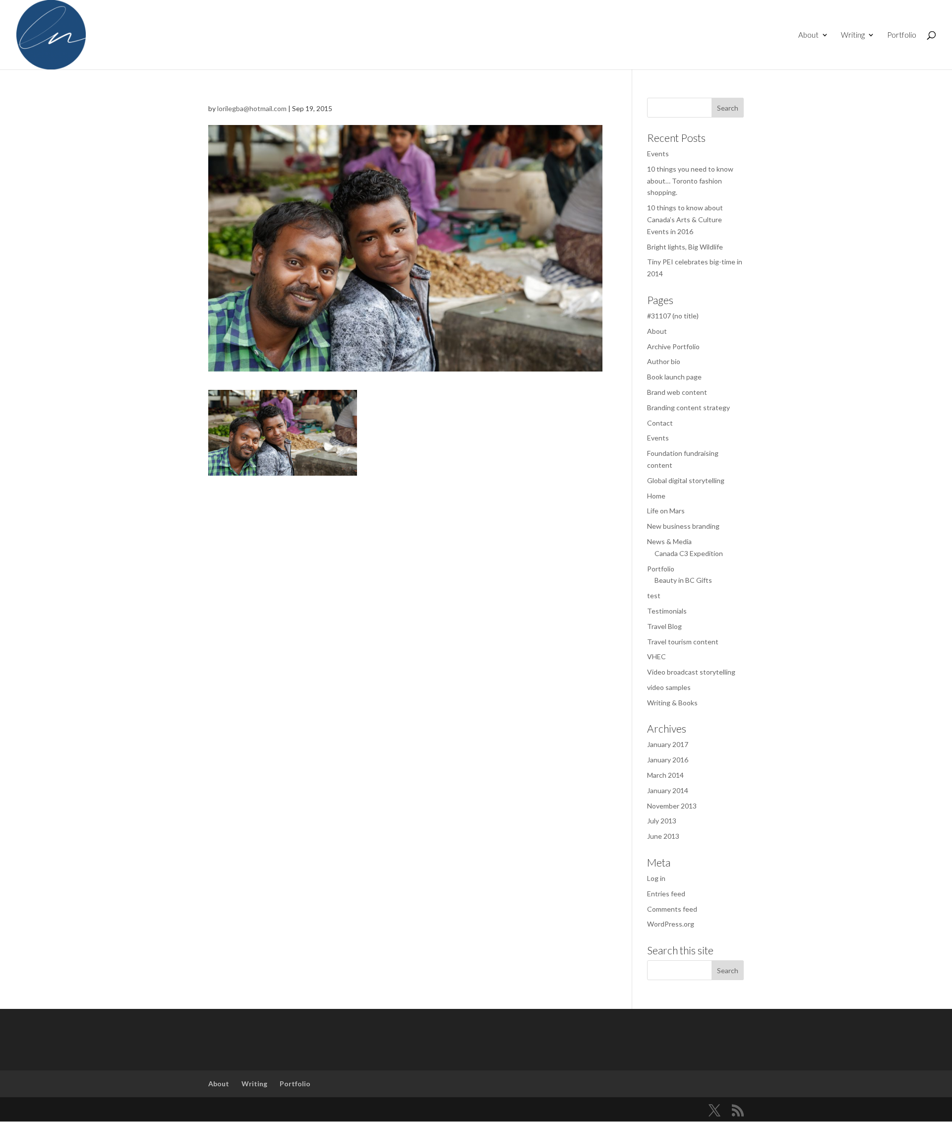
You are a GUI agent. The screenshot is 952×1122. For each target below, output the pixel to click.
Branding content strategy (688, 407)
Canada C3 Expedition (688, 553)
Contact (660, 423)
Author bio (663, 361)
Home (656, 496)
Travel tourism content (682, 641)
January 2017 (667, 744)
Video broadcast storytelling (691, 672)
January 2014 (667, 790)
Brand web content (677, 392)
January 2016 (667, 759)
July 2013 (661, 820)
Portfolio (901, 35)
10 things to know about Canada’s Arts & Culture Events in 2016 (685, 219)
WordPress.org (670, 924)
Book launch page (674, 377)
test (653, 595)
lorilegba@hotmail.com (252, 108)
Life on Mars (666, 510)
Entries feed (666, 893)
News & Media (669, 541)
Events (658, 153)
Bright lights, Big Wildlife (685, 247)
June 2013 (663, 836)
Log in (656, 878)
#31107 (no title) (673, 316)
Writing (853, 35)
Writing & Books (672, 702)
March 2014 (665, 775)
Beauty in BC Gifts (683, 580)
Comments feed (672, 909)
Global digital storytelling (685, 480)
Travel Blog (664, 626)
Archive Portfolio (673, 346)
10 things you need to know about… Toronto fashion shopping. (690, 181)
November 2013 (672, 806)
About (808, 35)
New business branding (683, 526)
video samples (669, 687)
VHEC (656, 656)
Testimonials (667, 611)
